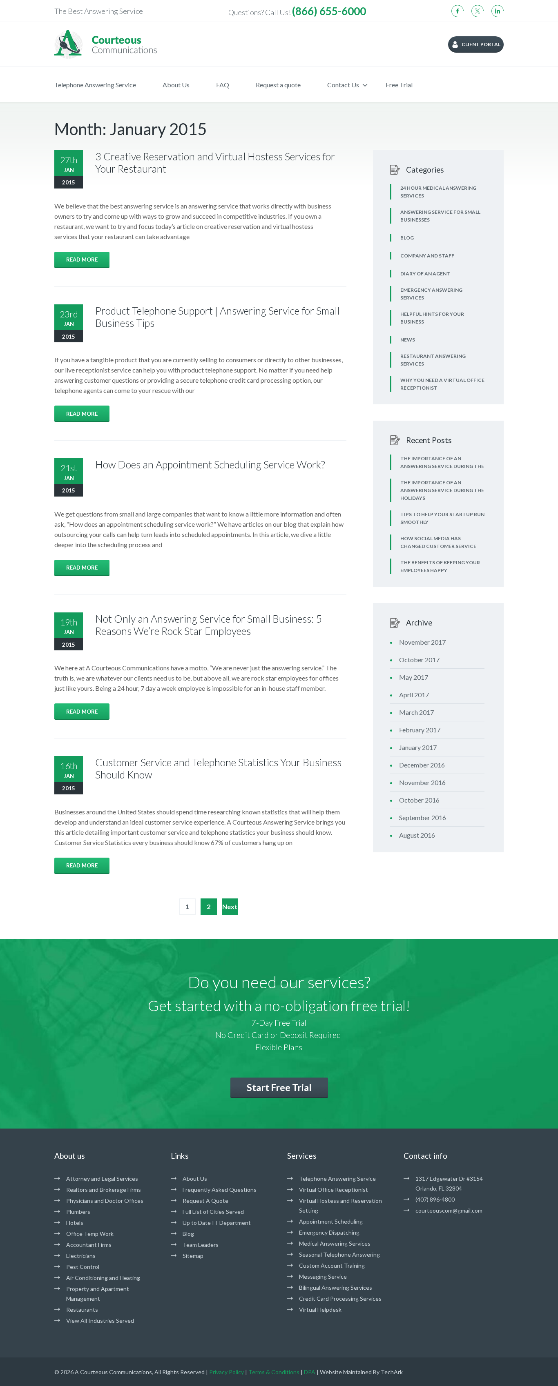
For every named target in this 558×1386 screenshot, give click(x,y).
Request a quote (278, 85)
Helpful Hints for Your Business (432, 318)
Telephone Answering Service (95, 85)
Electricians (81, 1255)
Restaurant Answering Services (433, 360)
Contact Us (343, 85)
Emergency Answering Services (431, 294)
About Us (176, 85)
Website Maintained (346, 1371)
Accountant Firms (89, 1244)
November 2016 (422, 782)
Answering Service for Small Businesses (440, 216)
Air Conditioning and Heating (103, 1277)
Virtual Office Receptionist (333, 1189)
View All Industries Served (100, 1320)
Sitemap (193, 1255)
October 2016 (419, 800)
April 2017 (414, 695)
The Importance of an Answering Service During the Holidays (442, 490)
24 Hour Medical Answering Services (438, 192)
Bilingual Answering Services (335, 1287)
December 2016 (422, 765)
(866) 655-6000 (329, 11)
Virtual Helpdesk (320, 1309)
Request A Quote (205, 1200)
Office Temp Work (90, 1233)
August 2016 (417, 835)
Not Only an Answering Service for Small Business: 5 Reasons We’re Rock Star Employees (208, 624)
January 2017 (418, 747)
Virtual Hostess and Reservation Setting (340, 1205)
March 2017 (416, 712)
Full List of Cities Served (213, 1211)
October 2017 (419, 659)
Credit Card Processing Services (340, 1298)
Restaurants (82, 1309)
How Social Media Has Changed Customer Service (438, 542)
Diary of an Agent (425, 274)
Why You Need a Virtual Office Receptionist (442, 384)
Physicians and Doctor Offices (104, 1200)
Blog (407, 238)
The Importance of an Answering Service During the (442, 462)
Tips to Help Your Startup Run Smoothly (442, 518)
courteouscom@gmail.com (448, 1210)
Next (229, 906)
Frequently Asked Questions (220, 1189)
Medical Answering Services (335, 1243)
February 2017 (419, 730)
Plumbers (78, 1211)
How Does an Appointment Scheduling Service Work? (210, 464)
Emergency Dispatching (329, 1232)
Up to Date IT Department (217, 1222)
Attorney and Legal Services (102, 1178)
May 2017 (413, 677)
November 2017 (422, 642)
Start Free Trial (279, 1087)
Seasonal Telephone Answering (339, 1254)
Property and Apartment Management (97, 1293)
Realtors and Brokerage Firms (103, 1189)
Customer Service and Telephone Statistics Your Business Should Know (218, 768)
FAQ (222, 85)
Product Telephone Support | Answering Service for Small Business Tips (217, 316)
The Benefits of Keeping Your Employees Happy (440, 566)
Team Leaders (201, 1244)
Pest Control (82, 1266)
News (407, 340)
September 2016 (422, 817)
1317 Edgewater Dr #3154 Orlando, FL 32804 (449, 1183)
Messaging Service (323, 1276)
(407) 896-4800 (435, 1199)
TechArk (392, 1371)
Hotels (74, 1222)
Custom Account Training (332, 1265)
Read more (82, 259)
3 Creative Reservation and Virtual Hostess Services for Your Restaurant (215, 162)
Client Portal (481, 44)
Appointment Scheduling (331, 1221)
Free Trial (399, 85)
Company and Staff (427, 256)
